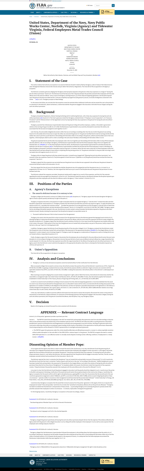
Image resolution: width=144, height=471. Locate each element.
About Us (37, 455)
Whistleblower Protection (61, 469)
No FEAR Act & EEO (48, 469)
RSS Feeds (90, 5)
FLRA (44, 5)
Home (32, 12)
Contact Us (92, 455)
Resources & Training (80, 455)
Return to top (33, 451)
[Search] (113, 5)
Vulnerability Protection (74, 469)
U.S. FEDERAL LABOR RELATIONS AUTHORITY (51, 460)
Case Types (61, 455)
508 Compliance (91, 469)
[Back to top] (140, 467)
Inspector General (38, 469)
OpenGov (84, 469)
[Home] (32, 6)
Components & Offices (49, 455)
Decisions (36, 16)
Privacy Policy (100, 469)
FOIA (30, 469)
